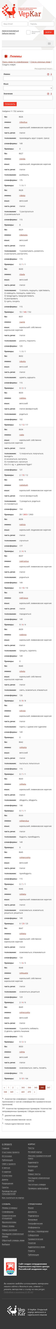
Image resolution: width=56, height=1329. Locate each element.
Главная (5, 1148)
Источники (7, 1156)
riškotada (23, 235)
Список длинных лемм (40, 62)
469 (22, 1092)
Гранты (5, 1187)
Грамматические (35, 1239)
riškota (22, 195)
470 (29, 1092)
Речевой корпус (35, 1152)
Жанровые (33, 1219)
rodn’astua (24, 561)
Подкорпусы (33, 1215)
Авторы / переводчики (38, 1231)
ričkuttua (23, 122)
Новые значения (9, 1230)
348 (5, 1092)
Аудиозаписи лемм (36, 1247)
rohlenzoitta (24, 1012)
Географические (35, 1223)
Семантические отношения (9, 1216)
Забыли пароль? (8, 33)
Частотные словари (37, 1184)
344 (29, 1087)
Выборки (6, 1244)
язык (6, 84)
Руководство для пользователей (9, 1192)
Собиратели (33, 1235)
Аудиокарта (33, 1162)
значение (8, 93)
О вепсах (6, 1168)
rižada (22, 274)
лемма (7, 74)
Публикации (7, 1160)
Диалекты (32, 1211)
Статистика (7, 1175)
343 (23, 1087)
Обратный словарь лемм (13, 1240)
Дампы (5, 1179)
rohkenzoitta (24, 857)
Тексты (31, 1148)
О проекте (7, 1144)
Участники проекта (10, 1152)
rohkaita (23, 747)
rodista (22, 524)
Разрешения (7, 1183)
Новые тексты (34, 1174)
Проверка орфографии (38, 1188)
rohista (22, 710)
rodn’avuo (23, 598)
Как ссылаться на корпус (13, 1197)
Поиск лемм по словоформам (15, 62)
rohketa (22, 894)
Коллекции (33, 1166)
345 (35, 1087)
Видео (30, 1170)
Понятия (32, 1243)
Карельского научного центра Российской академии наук (34, 1267)
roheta (22, 671)
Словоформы (8, 1211)
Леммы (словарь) (9, 1208)
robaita (22, 361)
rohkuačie (23, 973)
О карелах (6, 1171)
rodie (21, 435)
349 (11, 1092)
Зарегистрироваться (10, 31)
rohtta (22, 1052)
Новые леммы (8, 1226)
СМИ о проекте (9, 1164)
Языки (31, 1208)
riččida (22, 159)
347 (48, 1087)
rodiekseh (23, 485)
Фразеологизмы (9, 1222)
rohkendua (24, 821)
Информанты (34, 1227)
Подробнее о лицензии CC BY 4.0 (18, 1292)
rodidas (22, 398)
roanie (22, 322)
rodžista (22, 634)
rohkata (22, 784)
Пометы (31, 1251)
